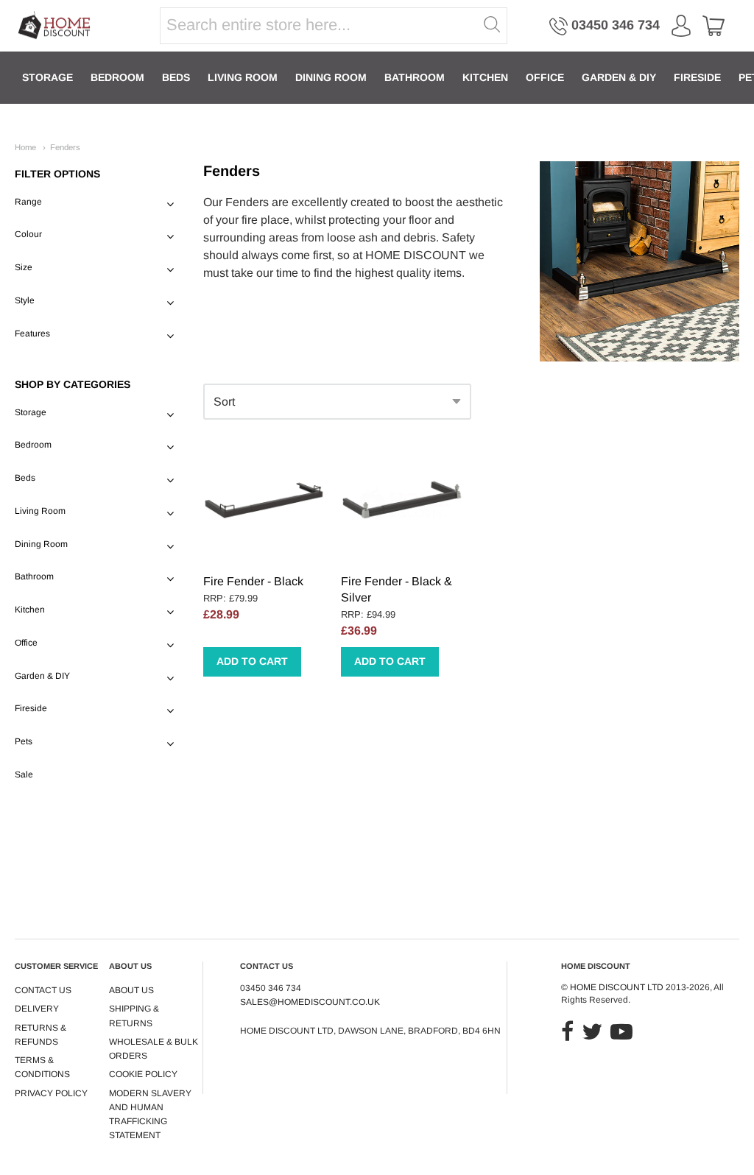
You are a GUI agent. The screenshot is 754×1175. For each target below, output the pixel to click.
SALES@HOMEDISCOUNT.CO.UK (310, 1002)
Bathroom (414, 77)
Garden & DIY (619, 77)
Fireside (697, 77)
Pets (23, 741)
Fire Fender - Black (253, 581)
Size (23, 267)
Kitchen (485, 77)
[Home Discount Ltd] (55, 26)
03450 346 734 (615, 25)
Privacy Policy (51, 1093)
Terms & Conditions (42, 1067)
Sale (24, 774)
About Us (131, 990)
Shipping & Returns (134, 1015)
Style (25, 300)
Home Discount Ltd (616, 987)
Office (545, 77)
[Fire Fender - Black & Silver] (402, 503)
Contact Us (43, 990)
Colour (28, 234)
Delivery (37, 1008)
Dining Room (331, 77)
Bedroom (117, 77)
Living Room (243, 77)
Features (32, 333)
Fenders (65, 147)
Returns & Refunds (40, 1035)
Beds (176, 77)
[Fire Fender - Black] (264, 503)
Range (28, 202)
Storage (47, 77)
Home (25, 147)
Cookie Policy (143, 1074)
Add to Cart (252, 661)
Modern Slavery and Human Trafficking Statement (150, 1114)
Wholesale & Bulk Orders (153, 1049)
